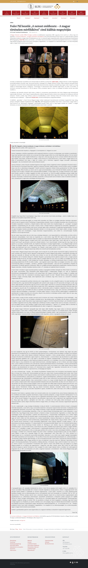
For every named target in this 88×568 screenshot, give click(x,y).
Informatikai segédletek (33, 545)
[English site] (77, 1)
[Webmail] (75, 1)
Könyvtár (47, 542)
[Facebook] (64, 1)
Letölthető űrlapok (32, 543)
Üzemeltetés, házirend (33, 547)
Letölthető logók (31, 548)
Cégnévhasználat (49, 540)
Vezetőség (12, 542)
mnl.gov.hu (22, 520)
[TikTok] (71, 1)
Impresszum (13, 550)
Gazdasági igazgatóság (15, 543)
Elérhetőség (13, 540)
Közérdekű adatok (14, 545)
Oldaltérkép (12, 564)
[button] (19, 18)
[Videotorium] (66, 1)
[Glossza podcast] (73, 1)
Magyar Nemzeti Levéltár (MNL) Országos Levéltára (24, 35)
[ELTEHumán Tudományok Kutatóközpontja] (44, 6)
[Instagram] (70, 1)
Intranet (29, 542)
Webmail (30, 540)
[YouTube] (68, 1)
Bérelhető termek (49, 543)
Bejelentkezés (31, 550)
